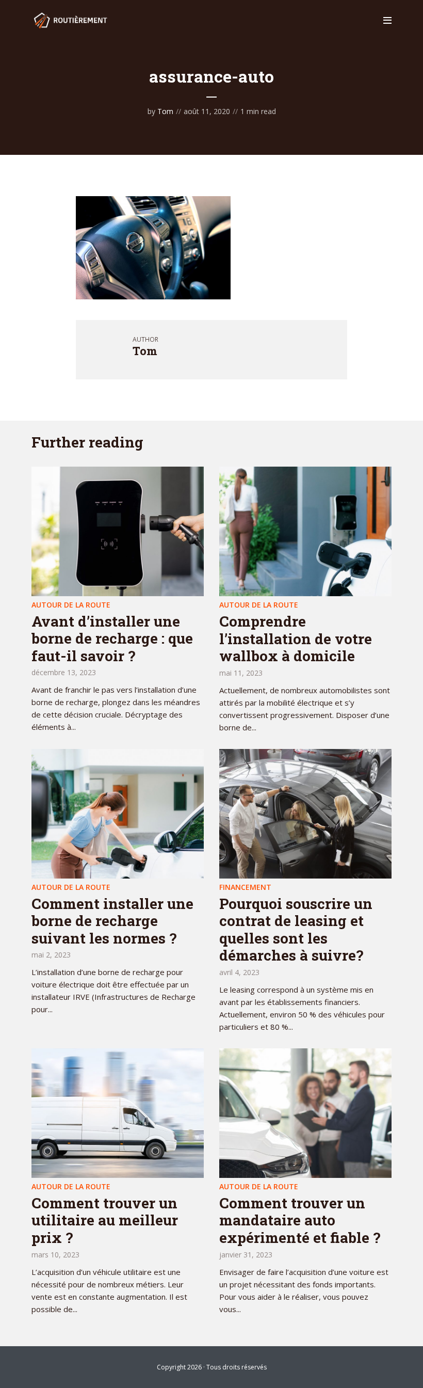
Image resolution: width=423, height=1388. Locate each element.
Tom (165, 111)
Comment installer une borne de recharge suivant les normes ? (112, 921)
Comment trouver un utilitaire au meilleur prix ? (104, 1220)
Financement (245, 887)
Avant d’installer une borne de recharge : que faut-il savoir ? (112, 638)
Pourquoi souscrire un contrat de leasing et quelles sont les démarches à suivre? (295, 929)
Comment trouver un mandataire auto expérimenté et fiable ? (299, 1220)
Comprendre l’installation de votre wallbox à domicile (295, 638)
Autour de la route (70, 605)
